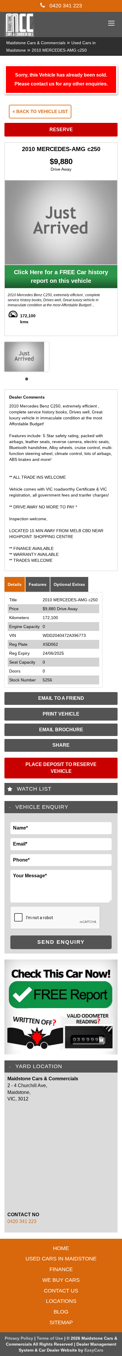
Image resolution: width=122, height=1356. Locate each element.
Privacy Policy (19, 1338)
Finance (61, 1269)
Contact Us (61, 1291)
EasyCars (93, 1350)
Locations (61, 1301)
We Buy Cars (61, 1280)
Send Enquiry (61, 942)
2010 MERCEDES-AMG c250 (59, 50)
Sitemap (61, 1322)
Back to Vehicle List (41, 111)
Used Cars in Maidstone (61, 1259)
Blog (61, 1312)
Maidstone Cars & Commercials (35, 42)
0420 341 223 (65, 6)
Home (61, 1248)
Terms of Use (50, 1338)
